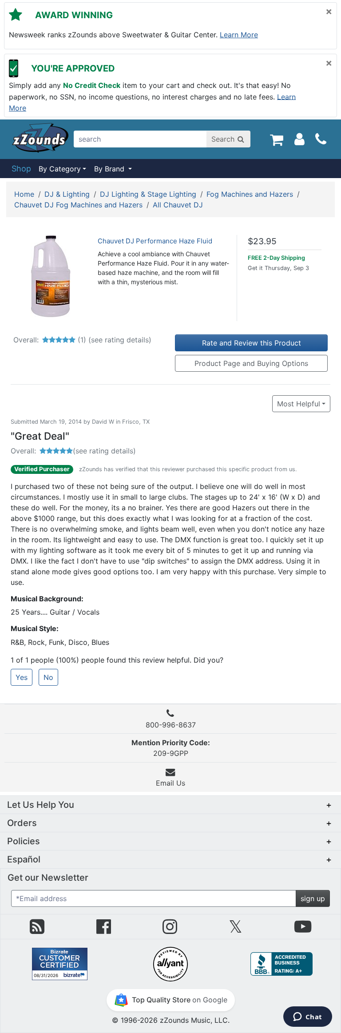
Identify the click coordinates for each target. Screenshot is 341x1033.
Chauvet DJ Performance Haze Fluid (155, 241)
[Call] (321, 139)
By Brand (110, 168)
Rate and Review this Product (251, 342)
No (48, 677)
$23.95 (262, 241)
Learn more (239, 34)
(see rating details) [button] (104, 450)
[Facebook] (103, 930)
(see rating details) (119, 339)
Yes (22, 677)
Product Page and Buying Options (251, 363)
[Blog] (37, 930)
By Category (60, 168)
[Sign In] (299, 139)
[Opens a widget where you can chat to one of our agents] (307, 1017)
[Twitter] (235, 930)
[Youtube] (302, 930)
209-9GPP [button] (170, 748)
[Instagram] (170, 930)
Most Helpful (298, 403)
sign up (313, 898)
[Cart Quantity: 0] (276, 139)
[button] (170, 805)
